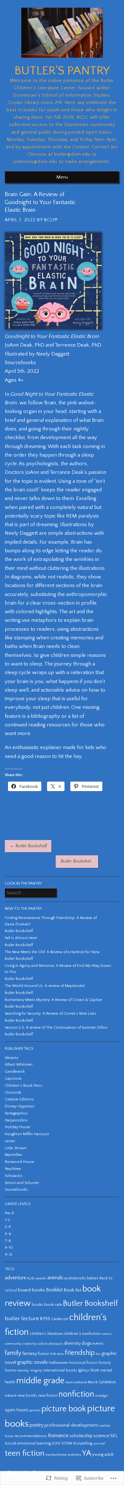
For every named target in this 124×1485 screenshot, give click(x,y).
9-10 (9, 1248)
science (101, 1435)
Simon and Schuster (22, 1183)
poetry (37, 1425)
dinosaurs (56, 1344)
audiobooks (75, 1278)
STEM (66, 1443)
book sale (53, 1304)
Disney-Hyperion (19, 1106)
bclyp (51, 220)
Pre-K (9, 1213)
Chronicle (13, 1093)
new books (27, 1395)
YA (86, 1453)
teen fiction (25, 1453)
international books (60, 1370)
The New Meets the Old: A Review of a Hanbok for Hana (52, 952)
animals (55, 1278)
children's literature (46, 1334)
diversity (72, 1343)
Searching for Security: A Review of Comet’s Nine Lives (50, 1013)
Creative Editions (19, 1099)
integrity (36, 1370)
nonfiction (76, 1394)
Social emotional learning (28, 1443)
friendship (80, 1353)
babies (93, 1278)
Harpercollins (16, 1120)
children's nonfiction (81, 1333)
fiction (43, 1353)
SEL (114, 1435)
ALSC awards (36, 1278)
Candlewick (15, 1072)
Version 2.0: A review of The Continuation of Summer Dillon (56, 1028)
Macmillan (13, 1155)
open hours (16, 1410)
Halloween (58, 1362)
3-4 (7, 1227)
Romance (58, 1435)
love (95, 1370)
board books (31, 1290)
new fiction (48, 1395)
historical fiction (83, 1363)
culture (42, 1344)
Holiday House (17, 1127)
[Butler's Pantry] (62, 60)
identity (23, 1370)
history (105, 1363)
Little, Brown (15, 1148)
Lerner (10, 1141)
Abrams (11, 1058)
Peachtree (13, 1169)
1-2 (7, 1220)
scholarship (81, 1435)
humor (11, 1370)
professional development (71, 1425)
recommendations (31, 1436)
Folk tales (57, 1354)
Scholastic (13, 1176)
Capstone (13, 1079)
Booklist (54, 1290)
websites (74, 1455)
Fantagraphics (16, 1113)
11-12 (8, 1255)
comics (106, 1334)
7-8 (8, 1241)
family (13, 1352)
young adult (103, 1454)
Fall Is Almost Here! (21, 938)
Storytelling (82, 1443)
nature (11, 1395)
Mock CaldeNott (102, 1382)
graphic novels (32, 1362)
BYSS (45, 1318)
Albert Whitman (18, 1064)
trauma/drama (55, 1455)
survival (99, 1443)
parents (34, 1410)
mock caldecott (76, 1382)
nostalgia (101, 1396)
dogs (87, 1343)
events (98, 1344)
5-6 (8, 1234)
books (37, 1305)
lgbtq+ (84, 1370)
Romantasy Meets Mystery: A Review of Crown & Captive (53, 1000)
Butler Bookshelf (28, 846)
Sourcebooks (16, 1189)
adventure (15, 1278)
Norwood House (19, 1162)
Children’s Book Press (23, 1086)
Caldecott (59, 1319)
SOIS (56, 1443)
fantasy (29, 1353)
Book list (72, 1290)
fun (98, 1354)
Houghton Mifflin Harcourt (27, 1134)
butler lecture (22, 1318)
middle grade (40, 1381)
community (13, 1344)
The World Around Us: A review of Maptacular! (45, 986)
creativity (29, 1344)
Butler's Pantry (62, 70)
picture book (63, 1409)
